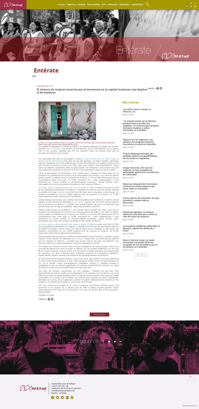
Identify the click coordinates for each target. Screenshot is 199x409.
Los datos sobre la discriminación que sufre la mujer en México (67, 187)
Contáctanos (137, 5)
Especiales (112, 5)
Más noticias (141, 255)
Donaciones (124, 5)
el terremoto (56, 148)
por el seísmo (78, 202)
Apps (104, 5)
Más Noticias (99, 314)
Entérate (81, 5)
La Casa (61, 5)
